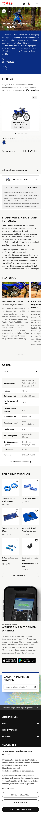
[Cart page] (24, 3)
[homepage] (7, 4)
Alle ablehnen (20, 802)
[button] (37, 3)
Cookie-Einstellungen (20, 795)
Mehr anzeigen (8, 788)
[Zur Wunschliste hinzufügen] (17, 481)
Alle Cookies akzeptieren (20, 809)
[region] (20, 781)
